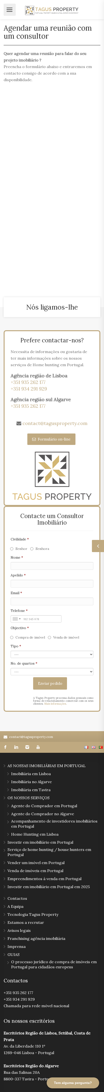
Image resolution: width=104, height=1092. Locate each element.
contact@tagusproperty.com (55, 423)
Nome (17, 557)
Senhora (42, 548)
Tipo (16, 646)
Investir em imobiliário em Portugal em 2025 (48, 886)
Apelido (18, 575)
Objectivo (20, 628)
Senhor (21, 548)
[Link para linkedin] (16, 747)
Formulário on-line (54, 439)
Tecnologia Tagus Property (32, 914)
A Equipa (15, 906)
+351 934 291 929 (29, 389)
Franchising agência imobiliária (36, 938)
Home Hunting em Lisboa (35, 834)
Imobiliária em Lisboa (31, 773)
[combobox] (16, 618)
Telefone (19, 610)
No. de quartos (24, 663)
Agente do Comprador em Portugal (44, 805)
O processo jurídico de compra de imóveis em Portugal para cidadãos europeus (54, 964)
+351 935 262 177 (28, 382)
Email (16, 593)
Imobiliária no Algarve (31, 781)
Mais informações (55, 703)
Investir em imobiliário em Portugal (40, 842)
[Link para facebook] (5, 747)
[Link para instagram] (27, 747)
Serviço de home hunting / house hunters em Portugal (49, 852)
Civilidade (20, 539)
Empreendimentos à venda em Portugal (44, 878)
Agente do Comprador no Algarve (42, 813)
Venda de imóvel (66, 637)
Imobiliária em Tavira (31, 789)
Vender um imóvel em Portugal (36, 862)
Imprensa (16, 946)
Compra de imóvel (30, 637)
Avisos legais (19, 930)
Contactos (17, 898)
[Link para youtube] (38, 747)
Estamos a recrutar (25, 922)
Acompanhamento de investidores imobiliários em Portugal (54, 824)
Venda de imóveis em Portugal (35, 870)
